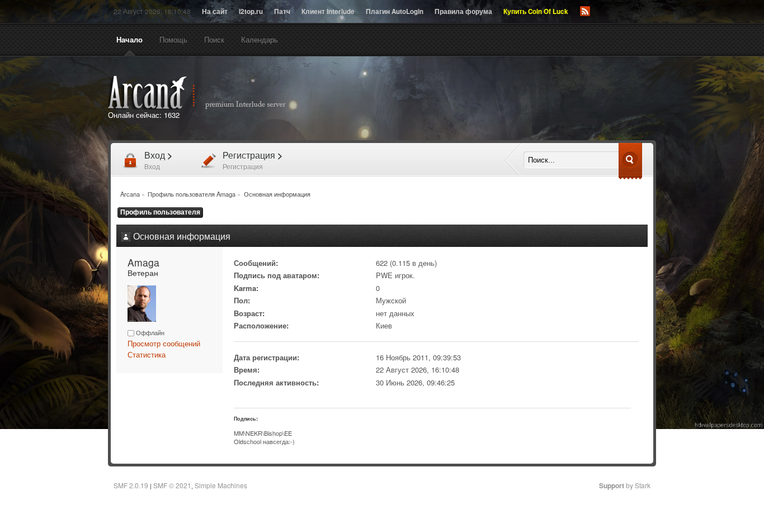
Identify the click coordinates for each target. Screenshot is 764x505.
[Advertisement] (509, 99)
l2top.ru (251, 11)
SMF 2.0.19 (131, 485)
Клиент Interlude (328, 11)
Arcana (208, 92)
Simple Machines (221, 485)
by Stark (624, 485)
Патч (282, 11)
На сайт (215, 11)
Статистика (147, 354)
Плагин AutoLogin (394, 11)
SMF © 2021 (172, 485)
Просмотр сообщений (164, 343)
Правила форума (463, 11)
